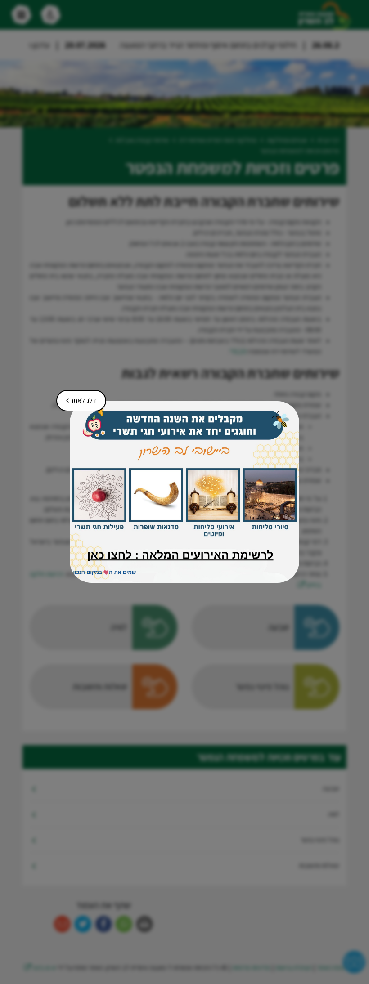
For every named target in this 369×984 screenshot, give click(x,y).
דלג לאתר (78, 397)
